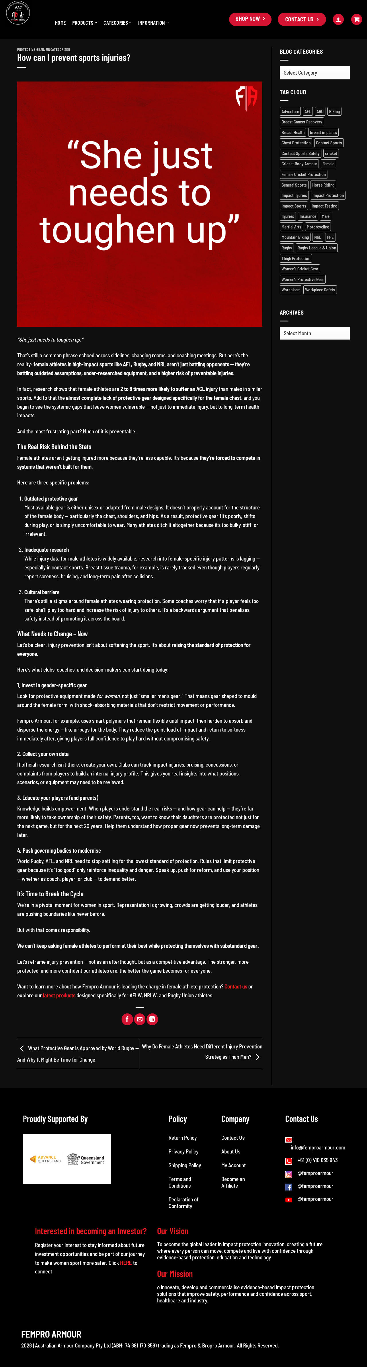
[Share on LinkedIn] (152, 1019)
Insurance (308, 216)
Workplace (291, 289)
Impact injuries (294, 195)
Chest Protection (296, 142)
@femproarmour (315, 1173)
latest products (59, 995)
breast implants (323, 132)
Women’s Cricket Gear (300, 268)
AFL (307, 111)
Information (151, 22)
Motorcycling (318, 226)
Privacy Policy (183, 1151)
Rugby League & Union (317, 247)
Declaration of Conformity (183, 1202)
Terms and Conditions (180, 1182)
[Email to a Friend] (140, 1019)
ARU (320, 111)
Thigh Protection (296, 258)
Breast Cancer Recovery (302, 121)
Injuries (288, 216)
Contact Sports (329, 142)
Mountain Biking (295, 237)
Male (325, 216)
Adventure (290, 111)
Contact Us (233, 1137)
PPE (330, 237)
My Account (233, 1165)
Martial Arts (291, 226)
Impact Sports (294, 205)
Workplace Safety (320, 289)
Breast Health (293, 132)
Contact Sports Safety (301, 153)
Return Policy (183, 1137)
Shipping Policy (185, 1165)
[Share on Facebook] (127, 1019)
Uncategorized (58, 49)
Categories (116, 22)
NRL (317, 237)
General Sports (294, 184)
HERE (126, 1262)
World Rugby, (30, 861)
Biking (334, 111)
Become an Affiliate (233, 1182)
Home (60, 22)
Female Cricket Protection (304, 174)
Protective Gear (30, 49)
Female (328, 163)
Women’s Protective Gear (303, 279)
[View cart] (356, 19)
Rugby (287, 247)
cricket (331, 153)
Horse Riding (323, 184)
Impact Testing (324, 205)
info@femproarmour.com (318, 1147)
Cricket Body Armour (299, 163)
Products (82, 22)
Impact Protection (328, 195)
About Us (230, 1151)
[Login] (338, 19)
